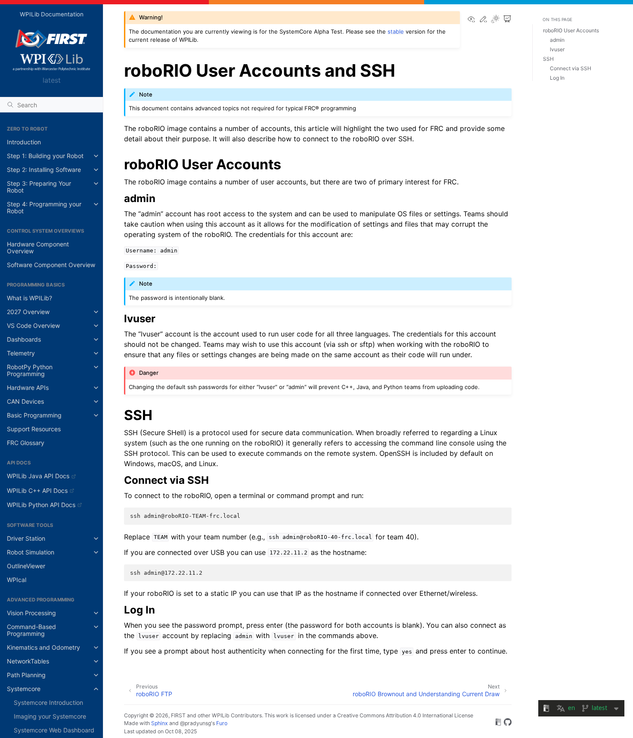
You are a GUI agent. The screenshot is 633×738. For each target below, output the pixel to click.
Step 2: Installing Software (44, 169)
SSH (548, 59)
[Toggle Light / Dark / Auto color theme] (495, 20)
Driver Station (26, 538)
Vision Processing (31, 613)
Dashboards (24, 339)
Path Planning (26, 675)
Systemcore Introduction (48, 702)
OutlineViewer (26, 566)
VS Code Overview (33, 325)
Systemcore (23, 688)
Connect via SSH (570, 68)
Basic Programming (34, 415)
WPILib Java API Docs (38, 476)
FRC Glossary (25, 442)
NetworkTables (28, 661)
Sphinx (159, 723)
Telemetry (21, 353)
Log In (557, 78)
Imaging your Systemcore (50, 716)
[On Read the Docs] (498, 723)
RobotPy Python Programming (30, 370)
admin (557, 40)
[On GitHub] (508, 723)
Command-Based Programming (31, 630)
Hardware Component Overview (38, 247)
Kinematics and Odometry (43, 647)
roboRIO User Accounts (571, 30)
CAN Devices (25, 401)
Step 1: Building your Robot (45, 155)
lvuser (557, 49)
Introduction (24, 142)
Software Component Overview (51, 264)
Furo (221, 723)
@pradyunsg (195, 723)
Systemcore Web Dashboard (54, 730)
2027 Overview (28, 311)
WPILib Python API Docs (41, 504)
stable (396, 31)
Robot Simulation (30, 552)
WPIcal (16, 579)
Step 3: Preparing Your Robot (39, 187)
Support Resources (34, 429)
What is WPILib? (29, 298)
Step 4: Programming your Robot (44, 207)
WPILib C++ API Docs (37, 490)
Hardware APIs (28, 387)
